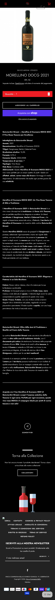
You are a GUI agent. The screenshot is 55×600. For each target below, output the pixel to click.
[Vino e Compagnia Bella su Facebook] (27, 570)
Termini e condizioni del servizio (27, 528)
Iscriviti (42, 556)
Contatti (18, 521)
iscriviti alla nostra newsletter (27, 543)
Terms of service (38, 532)
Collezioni (27, 473)
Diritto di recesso (17, 532)
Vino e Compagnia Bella (33, 579)
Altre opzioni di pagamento (27, 119)
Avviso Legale (15, 525)
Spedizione (19, 83)
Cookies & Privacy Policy (37, 521)
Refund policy (28, 536)
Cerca (7, 521)
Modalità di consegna (36, 525)
